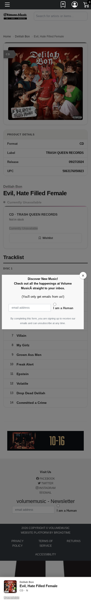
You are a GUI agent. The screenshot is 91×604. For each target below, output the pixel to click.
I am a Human (63, 308)
